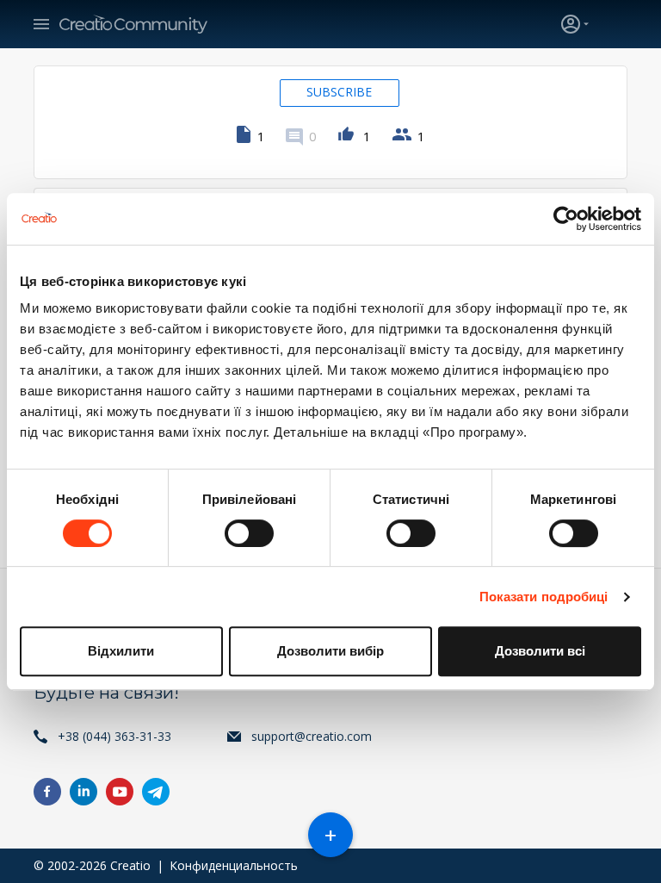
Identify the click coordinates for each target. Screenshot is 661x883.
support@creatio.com (311, 736)
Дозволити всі (540, 651)
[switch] (249, 533)
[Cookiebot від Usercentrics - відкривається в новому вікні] (566, 219)
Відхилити (121, 651)
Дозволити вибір (330, 651)
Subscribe (339, 92)
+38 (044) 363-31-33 (114, 736)
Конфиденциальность (234, 865)
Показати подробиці (543, 596)
